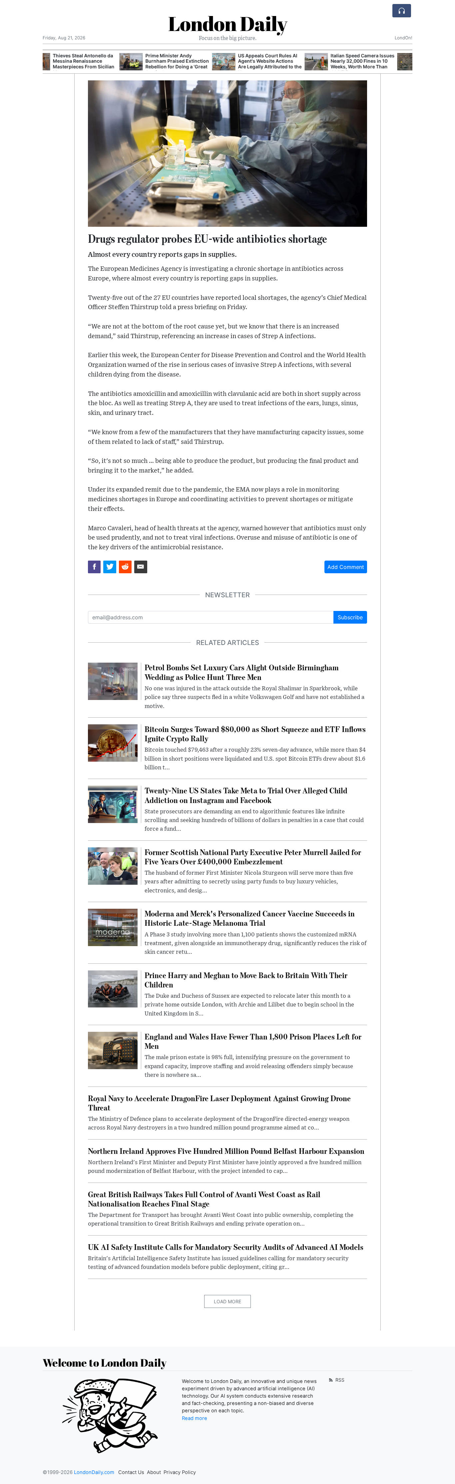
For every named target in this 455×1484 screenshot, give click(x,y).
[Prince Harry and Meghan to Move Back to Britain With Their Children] (113, 988)
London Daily (227, 23)
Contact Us (131, 1472)
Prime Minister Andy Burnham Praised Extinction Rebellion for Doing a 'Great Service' (100, 64)
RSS (339, 1380)
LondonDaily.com (94, 1472)
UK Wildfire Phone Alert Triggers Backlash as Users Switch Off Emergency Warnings (377, 64)
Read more (194, 1418)
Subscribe (350, 617)
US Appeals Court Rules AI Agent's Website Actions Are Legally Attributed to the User (193, 64)
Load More (227, 1301)
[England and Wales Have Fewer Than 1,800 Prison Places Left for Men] (113, 1049)
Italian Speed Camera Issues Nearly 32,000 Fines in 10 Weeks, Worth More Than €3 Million (286, 64)
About (154, 1472)
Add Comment (345, 567)
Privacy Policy (180, 1472)
